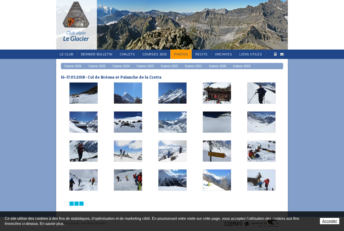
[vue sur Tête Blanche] (128, 180)
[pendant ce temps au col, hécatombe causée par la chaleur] (261, 151)
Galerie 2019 (241, 66)
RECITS (201, 54)
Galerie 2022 (169, 66)
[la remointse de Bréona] (172, 180)
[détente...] (216, 180)
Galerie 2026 (72, 66)
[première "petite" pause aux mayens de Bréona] (216, 93)
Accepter (329, 221)
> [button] (76, 203)
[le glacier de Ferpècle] (172, 122)
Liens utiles (250, 54)
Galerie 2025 (97, 66)
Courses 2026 (155, 54)
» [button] (81, 203)
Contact (282, 54)
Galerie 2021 (193, 66)
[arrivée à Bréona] (83, 122)
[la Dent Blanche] (128, 93)
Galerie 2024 (121, 66)
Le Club (66, 54)
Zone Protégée (275, 54)
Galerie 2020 (217, 66)
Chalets (127, 54)
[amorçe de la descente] (83, 180)
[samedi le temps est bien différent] (261, 180)
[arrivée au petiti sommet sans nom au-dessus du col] (83, 151)
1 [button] (66, 203)
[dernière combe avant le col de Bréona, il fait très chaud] (216, 122)
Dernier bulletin (96, 54)
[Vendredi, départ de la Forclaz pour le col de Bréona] (83, 93)
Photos (181, 54)
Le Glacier (79, 25)
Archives (223, 54)
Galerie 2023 (145, 66)
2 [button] (71, 203)
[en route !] (261, 93)
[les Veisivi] (172, 93)
